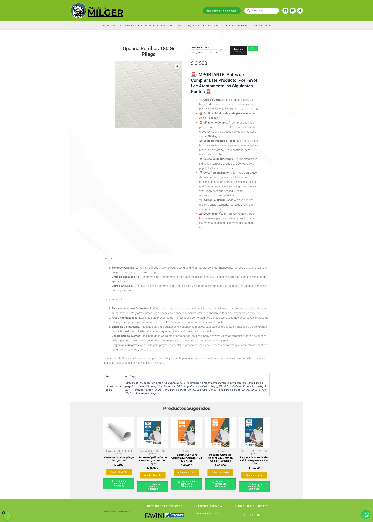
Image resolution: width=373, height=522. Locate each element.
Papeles (148, 25)
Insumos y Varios (260, 25)
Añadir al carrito (238, 50)
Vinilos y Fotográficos (130, 25)
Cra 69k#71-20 (208, 513)
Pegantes (192, 25)
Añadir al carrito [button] (118, 472)
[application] (116, 25)
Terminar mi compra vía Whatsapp (120, 483)
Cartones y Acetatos (210, 25)
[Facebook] (285, 11)
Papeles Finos (109, 25)
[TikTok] (300, 11)
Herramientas (176, 25)
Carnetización (241, 25)
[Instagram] (293, 11)
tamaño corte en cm (201, 47)
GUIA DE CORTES (247, 109)
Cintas (227, 25)
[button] (222, 10)
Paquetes (161, 25)
